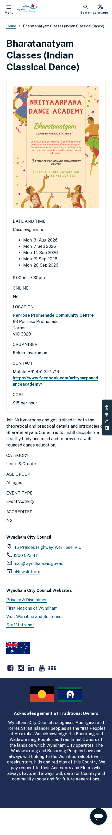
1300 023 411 (26, 555)
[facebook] (10, 668)
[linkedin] (31, 668)
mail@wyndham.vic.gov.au (38, 563)
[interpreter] (52, 668)
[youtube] (42, 668)
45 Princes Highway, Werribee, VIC (48, 547)
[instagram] (21, 668)
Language (100, 9)
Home (11, 26)
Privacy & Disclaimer (26, 599)
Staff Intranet (20, 624)
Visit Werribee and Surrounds (35, 616)
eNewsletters (27, 571)
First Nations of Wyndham (32, 608)
